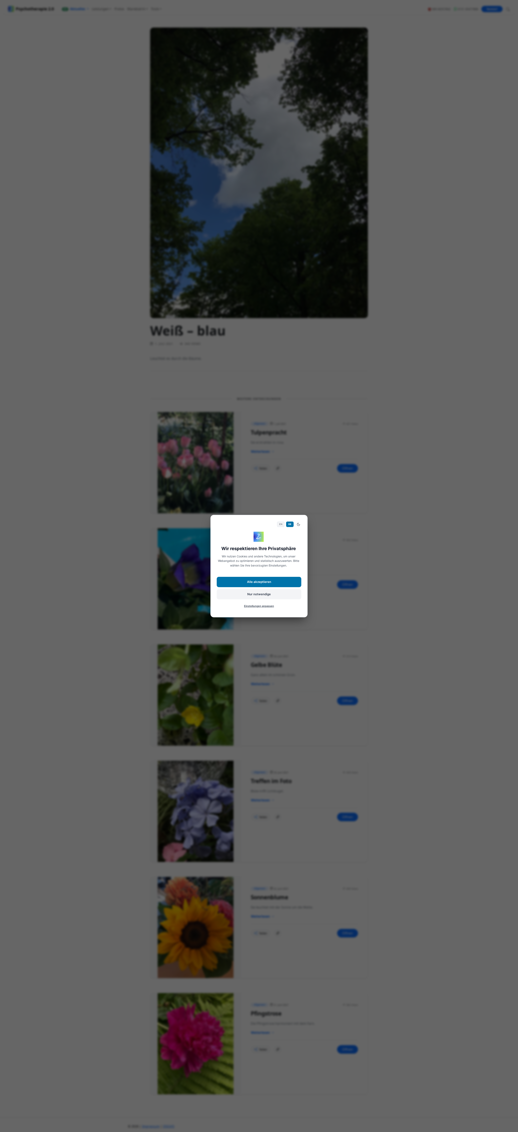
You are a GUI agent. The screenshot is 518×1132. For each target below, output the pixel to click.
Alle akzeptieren (259, 582)
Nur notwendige (259, 594)
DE (289, 524)
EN (280, 524)
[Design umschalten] (298, 524)
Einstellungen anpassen (259, 606)
